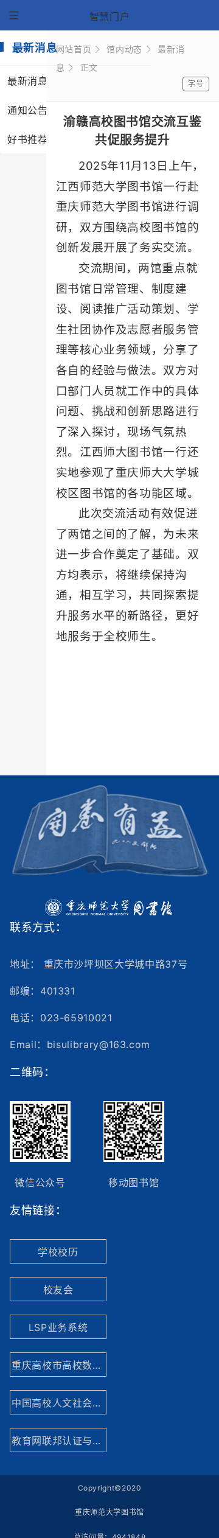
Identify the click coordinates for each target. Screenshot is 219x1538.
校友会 (58, 1290)
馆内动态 (124, 49)
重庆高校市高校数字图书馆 (59, 1365)
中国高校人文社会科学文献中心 (59, 1403)
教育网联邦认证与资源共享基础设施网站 (59, 1441)
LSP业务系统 (58, 1327)
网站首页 (74, 49)
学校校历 (58, 1252)
